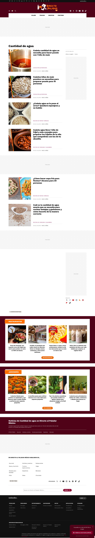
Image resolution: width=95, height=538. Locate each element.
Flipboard (67, 302)
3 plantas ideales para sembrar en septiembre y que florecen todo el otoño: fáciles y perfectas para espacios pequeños (17, 399)
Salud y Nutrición (13, 466)
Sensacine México (36, 524)
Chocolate (38, 475)
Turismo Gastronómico (26, 467)
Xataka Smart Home (12, 513)
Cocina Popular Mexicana (40, 67)
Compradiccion (69, 510)
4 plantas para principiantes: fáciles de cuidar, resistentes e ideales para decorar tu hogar (78, 398)
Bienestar (52, 432)
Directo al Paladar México (47, 525)
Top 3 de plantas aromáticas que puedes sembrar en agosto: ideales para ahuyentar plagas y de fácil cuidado (57, 399)
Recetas (51, 15)
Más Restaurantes (47, 357)
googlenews (83, 11)
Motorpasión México (58, 525)
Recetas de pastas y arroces (41, 120)
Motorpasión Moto (59, 507)
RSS (80, 300)
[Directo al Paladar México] (47, 7)
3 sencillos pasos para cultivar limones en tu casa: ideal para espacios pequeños (37, 397)
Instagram (76, 11)
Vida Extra (22, 507)
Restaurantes (15, 322)
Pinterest (70, 11)
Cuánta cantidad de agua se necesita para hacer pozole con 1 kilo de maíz (46, 52)
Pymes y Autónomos (80, 508)
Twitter (67, 300)
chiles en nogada (69, 54)
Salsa (23, 475)
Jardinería (14, 372)
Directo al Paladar (47, 505)
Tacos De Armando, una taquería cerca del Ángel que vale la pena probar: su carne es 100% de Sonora (17, 348)
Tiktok (85, 11)
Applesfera (11, 510)
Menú (9, 11)
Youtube (80, 11)
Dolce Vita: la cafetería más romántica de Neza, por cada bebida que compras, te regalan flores (77, 348)
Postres (61, 15)
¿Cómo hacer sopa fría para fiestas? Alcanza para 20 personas (46, 180)
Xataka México (12, 524)
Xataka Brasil (12, 527)
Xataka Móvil (12, 507)
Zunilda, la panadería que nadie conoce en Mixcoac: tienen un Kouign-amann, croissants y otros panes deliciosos (37, 349)
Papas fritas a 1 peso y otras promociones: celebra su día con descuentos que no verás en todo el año (57, 348)
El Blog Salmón (80, 505)
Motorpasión (58, 505)
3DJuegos (22, 505)
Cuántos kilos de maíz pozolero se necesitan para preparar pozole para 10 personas (46, 80)
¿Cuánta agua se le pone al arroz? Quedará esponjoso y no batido (46, 105)
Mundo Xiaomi (12, 515)
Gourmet (19, 432)
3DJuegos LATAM (24, 524)
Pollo (10, 475)
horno (76, 54)
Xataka (10, 505)
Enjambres (45, 432)
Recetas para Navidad (37, 432)
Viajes (33, 15)
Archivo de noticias (16, 311)
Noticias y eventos (26, 432)
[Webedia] (13, 498)
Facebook (73, 11)
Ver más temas (13, 480)
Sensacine (34, 505)
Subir (81, 498)
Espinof (33, 507)
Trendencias (69, 505)
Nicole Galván (37, 71)
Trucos (42, 15)
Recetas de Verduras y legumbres (42, 147)
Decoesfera (68, 507)
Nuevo (12, 11)
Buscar (15, 11)
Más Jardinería (47, 408)
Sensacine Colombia (34, 527)
